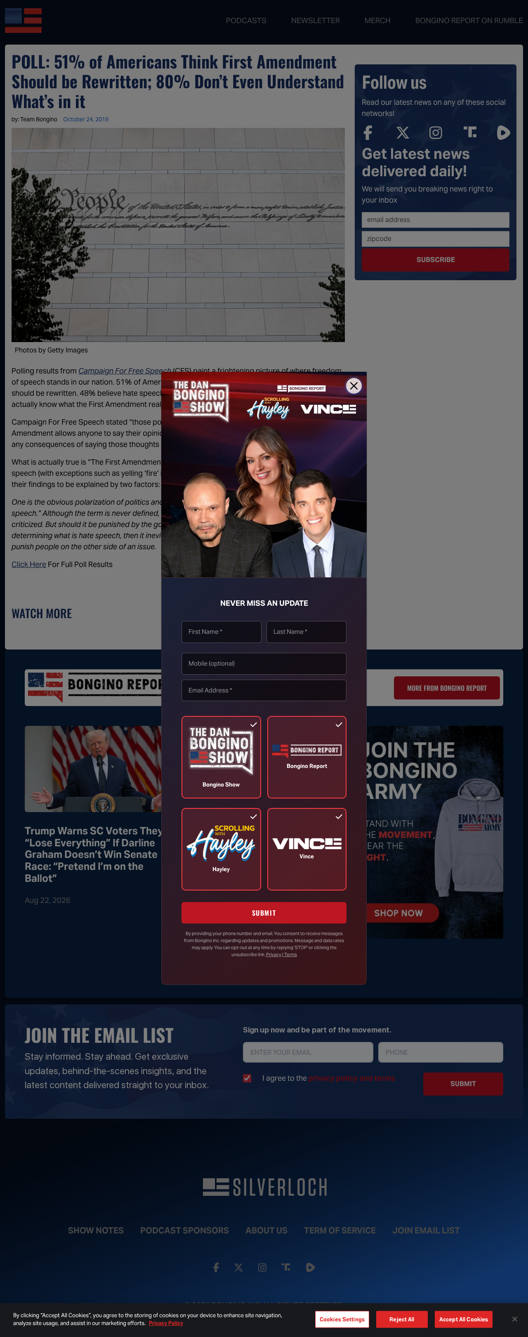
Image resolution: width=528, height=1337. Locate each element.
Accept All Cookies (463, 1319)
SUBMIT (264, 913)
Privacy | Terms (281, 954)
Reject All (401, 1319)
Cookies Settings (342, 1319)
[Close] (354, 386)
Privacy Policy (166, 1323)
